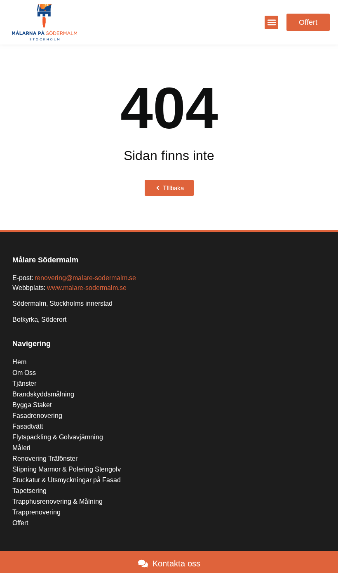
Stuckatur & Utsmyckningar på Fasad (67, 479)
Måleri (21, 447)
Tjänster (24, 383)
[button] (271, 22)
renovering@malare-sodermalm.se (85, 277)
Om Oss (24, 372)
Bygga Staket (32, 404)
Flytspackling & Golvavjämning (57, 437)
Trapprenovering (36, 512)
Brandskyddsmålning (43, 394)
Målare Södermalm (45, 260)
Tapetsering (29, 490)
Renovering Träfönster (44, 458)
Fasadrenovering (37, 415)
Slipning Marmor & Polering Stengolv (66, 469)
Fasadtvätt (27, 426)
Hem (19, 361)
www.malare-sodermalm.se (87, 287)
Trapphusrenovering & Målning (57, 501)
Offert (20, 522)
